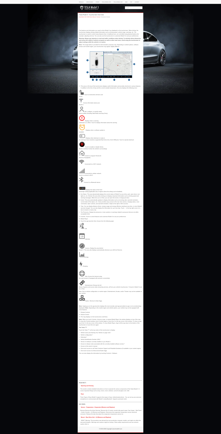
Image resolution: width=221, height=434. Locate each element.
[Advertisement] (110, 23)
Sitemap (137, 2)
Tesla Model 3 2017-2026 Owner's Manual (87, 16)
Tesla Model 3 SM (118, 2)
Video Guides (89, 2)
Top (131, 2)
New (126, 2)
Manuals (81, 2)
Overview (98, 16)
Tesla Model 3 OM (106, 2)
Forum (97, 2)
